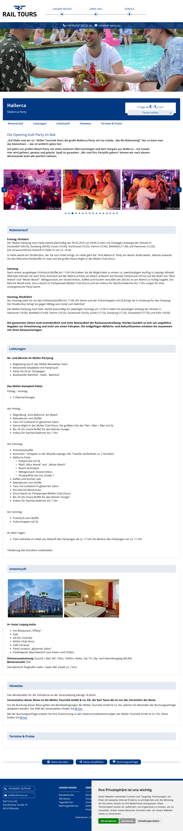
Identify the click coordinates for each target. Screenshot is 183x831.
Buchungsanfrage (127, 762)
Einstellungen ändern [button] (148, 821)
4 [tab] (76, 213)
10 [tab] (96, 213)
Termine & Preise (111, 123)
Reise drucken (59, 762)
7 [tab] (86, 213)
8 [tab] (89, 213)
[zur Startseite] (20, 11)
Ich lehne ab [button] (127, 821)
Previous (4, 189)
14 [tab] (110, 213)
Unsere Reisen (62, 9)
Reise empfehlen (93, 762)
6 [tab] (83, 213)
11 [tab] (100, 213)
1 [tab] (65, 213)
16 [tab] (117, 213)
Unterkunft (63, 123)
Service (129, 9)
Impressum (81, 817)
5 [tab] (79, 213)
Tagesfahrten (66, 802)
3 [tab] (72, 213)
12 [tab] (103, 213)
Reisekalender (66, 795)
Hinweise (85, 123)
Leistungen (39, 123)
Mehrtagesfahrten (68, 805)
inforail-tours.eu (109, 25)
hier (80, 708)
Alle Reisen (64, 798)
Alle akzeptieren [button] (108, 821)
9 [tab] (93, 213)
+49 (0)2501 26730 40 (79, 25)
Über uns (95, 9)
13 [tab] (107, 213)
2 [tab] (69, 213)
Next (179, 189)
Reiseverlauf (15, 123)
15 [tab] (114, 213)
